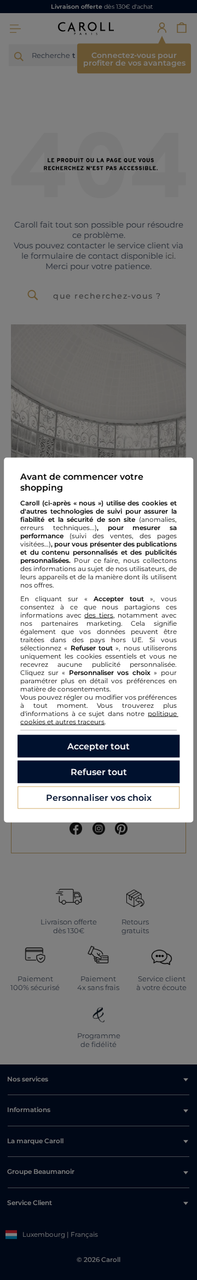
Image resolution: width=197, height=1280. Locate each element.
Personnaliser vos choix (99, 798)
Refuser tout (99, 772)
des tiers (98, 615)
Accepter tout (98, 746)
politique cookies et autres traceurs (99, 717)
